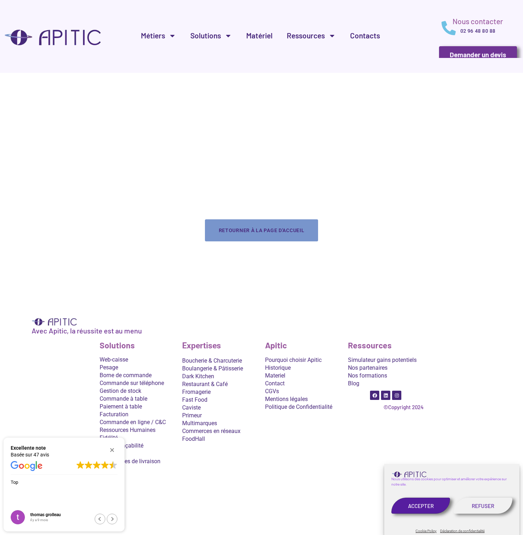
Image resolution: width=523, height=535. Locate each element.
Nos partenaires (367, 367)
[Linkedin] (385, 395)
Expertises (201, 346)
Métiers (153, 35)
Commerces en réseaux (211, 431)
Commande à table (123, 398)
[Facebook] (374, 395)
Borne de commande (126, 375)
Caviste (191, 407)
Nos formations (367, 375)
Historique (278, 367)
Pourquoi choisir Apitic (293, 360)
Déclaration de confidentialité (462, 531)
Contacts (365, 35)
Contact (275, 383)
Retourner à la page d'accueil (262, 230)
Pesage (109, 367)
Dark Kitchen (198, 376)
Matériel (259, 35)
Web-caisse (114, 359)
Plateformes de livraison (130, 461)
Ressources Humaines (127, 430)
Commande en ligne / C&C (133, 422)
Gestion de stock (120, 390)
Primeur (192, 415)
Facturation (114, 414)
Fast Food (194, 399)
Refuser (483, 506)
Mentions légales (286, 399)
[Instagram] (396, 395)
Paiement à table (121, 406)
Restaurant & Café (205, 384)
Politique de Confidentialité (298, 406)
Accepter (421, 506)
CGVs (272, 391)
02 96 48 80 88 (478, 31)
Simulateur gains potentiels (382, 360)
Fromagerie (196, 392)
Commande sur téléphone (132, 383)
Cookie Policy (426, 531)
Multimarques (199, 423)
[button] (112, 450)
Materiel (275, 375)
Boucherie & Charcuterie (212, 360)
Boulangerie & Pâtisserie (212, 368)
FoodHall (193, 438)
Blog (353, 383)
